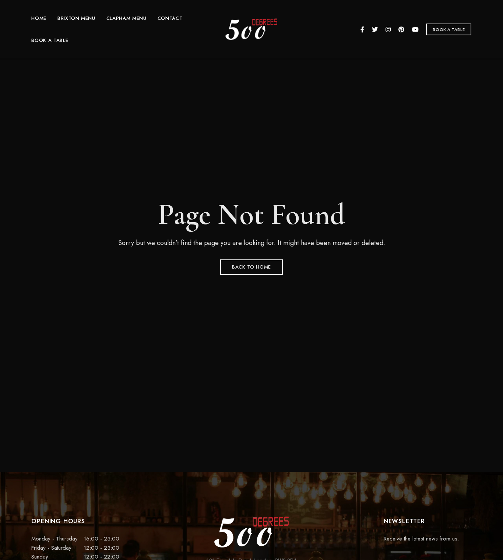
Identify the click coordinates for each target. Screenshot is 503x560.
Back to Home (251, 266)
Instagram (388, 29)
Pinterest (401, 29)
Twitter (375, 29)
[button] (448, 29)
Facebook (362, 29)
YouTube (415, 29)
